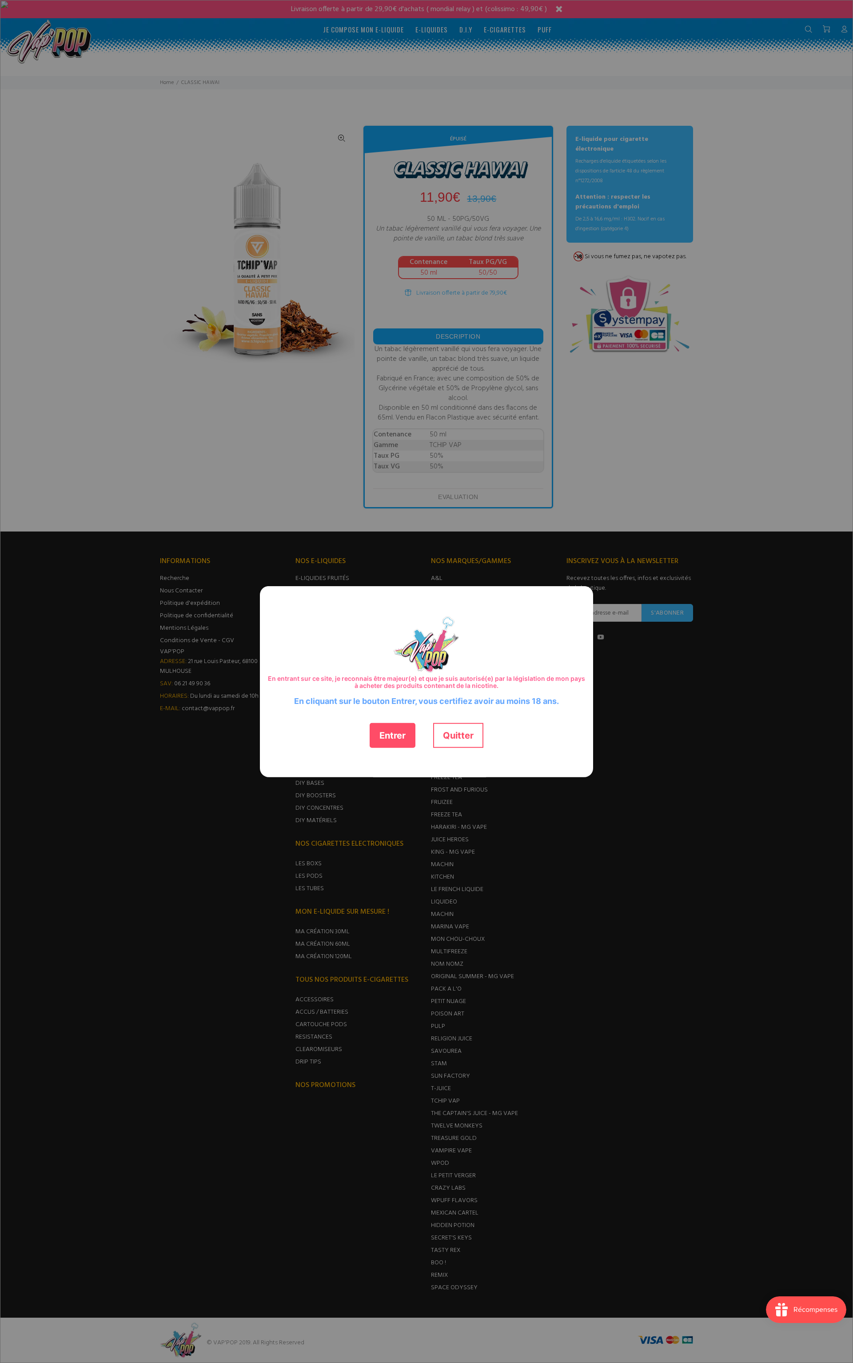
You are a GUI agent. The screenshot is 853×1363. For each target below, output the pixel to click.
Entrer (392, 735)
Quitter (458, 735)
